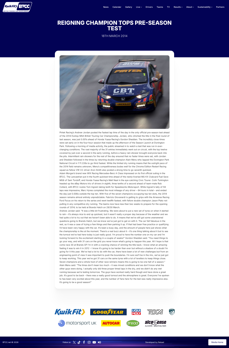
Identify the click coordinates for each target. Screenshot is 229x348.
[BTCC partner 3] (136, 312)
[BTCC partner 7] (111, 323)
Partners (220, 7)
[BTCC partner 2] (108, 312)
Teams (160, 7)
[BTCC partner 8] (132, 323)
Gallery (128, 7)
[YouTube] (94, 342)
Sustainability (204, 7)
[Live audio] (99, 342)
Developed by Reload (154, 342)
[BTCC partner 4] (155, 312)
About (189, 7)
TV (168, 7)
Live (138, 7)
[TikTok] (79, 342)
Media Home (217, 342)
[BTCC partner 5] (172, 312)
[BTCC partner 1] (69, 312)
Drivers (149, 7)
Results (177, 7)
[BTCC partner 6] (77, 323)
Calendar (117, 7)
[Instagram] (89, 342)
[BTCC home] (17, 7)
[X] (74, 342)
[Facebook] (83, 342)
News (106, 7)
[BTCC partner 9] (155, 323)
